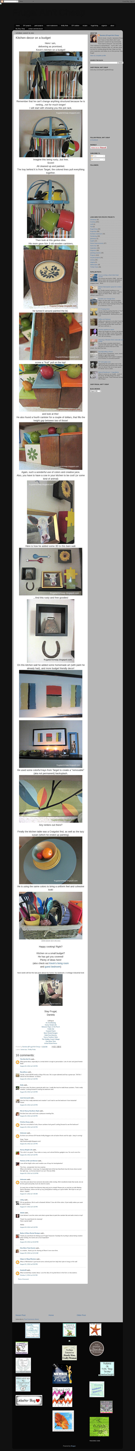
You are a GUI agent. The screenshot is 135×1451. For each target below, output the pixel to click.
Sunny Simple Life (51, 1025)
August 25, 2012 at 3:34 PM (29, 1079)
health (92, 241)
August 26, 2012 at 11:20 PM (29, 1173)
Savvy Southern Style (51, 1037)
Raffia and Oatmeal (104, 319)
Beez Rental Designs (51, 1033)
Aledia (22, 1212)
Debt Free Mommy (51, 1035)
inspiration (93, 248)
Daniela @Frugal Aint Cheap (31, 1046)
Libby (22, 1200)
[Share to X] (56, 1047)
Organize (93, 250)
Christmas (93, 219)
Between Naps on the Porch (51, 1027)
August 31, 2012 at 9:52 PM (29, 1264)
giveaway (93, 238)
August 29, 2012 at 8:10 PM (29, 1227)
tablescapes (94, 264)
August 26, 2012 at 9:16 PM (29, 1155)
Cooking (92, 222)
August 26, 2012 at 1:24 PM (29, 1143)
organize (104, 25)
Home (51, 1315)
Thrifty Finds (32, 1049)
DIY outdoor (75, 25)
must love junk (25, 1098)
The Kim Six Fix (25, 1059)
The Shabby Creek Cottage (50, 1039)
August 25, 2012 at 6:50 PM (29, 1116)
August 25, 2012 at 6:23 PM (29, 1105)
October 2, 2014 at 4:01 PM (28, 1275)
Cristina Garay (25, 1122)
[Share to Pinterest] (60, 1047)
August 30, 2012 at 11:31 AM (29, 1253)
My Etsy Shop (20, 29)
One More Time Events (27, 1248)
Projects (92, 255)
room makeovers (52, 25)
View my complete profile (98, 55)
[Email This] (53, 1047)
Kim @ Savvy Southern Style (29, 1111)
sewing (92, 260)
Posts (94, 156)
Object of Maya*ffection (28, 1259)
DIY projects (27, 25)
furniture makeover (96, 234)
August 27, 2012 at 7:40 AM (29, 1194)
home (18, 25)
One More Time (51, 1041)
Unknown (23, 1133)
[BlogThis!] (55, 1047)
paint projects (38, 25)
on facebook (94, 140)
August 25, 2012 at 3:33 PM (29, 1066)
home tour (24, 1049)
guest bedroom (52, 966)
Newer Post (20, 1315)
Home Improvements (96, 243)
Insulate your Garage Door (106, 298)
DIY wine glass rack (104, 362)
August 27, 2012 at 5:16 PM (29, 1207)
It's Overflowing (51, 1023)
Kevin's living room (59, 963)
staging (92, 262)
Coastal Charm (51, 1031)
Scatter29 (23, 1270)
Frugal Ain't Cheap (48, 12)
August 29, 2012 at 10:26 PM (29, 1242)
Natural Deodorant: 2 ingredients (108, 372)
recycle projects (95, 257)
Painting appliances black (106, 329)
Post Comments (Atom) (31, 1319)
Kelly (22, 1085)
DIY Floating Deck (104, 309)
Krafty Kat (51, 1029)
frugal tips (93, 231)
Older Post (81, 1315)
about (112, 25)
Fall (91, 226)
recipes (85, 25)
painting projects (95, 253)
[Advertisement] (51, 1298)
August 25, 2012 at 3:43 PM (29, 1092)
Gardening (93, 236)
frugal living (94, 25)
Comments (96, 159)
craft (91, 224)
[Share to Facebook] (58, 1047)
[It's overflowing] (32, 1337)
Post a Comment (23, 1279)
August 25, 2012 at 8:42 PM (29, 1127)
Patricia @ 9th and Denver (29, 1161)
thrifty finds (64, 25)
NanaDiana (23, 1072)
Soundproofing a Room (105, 351)
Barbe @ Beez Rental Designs (30, 1233)
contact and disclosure (35, 29)
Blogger (73, 1446)
